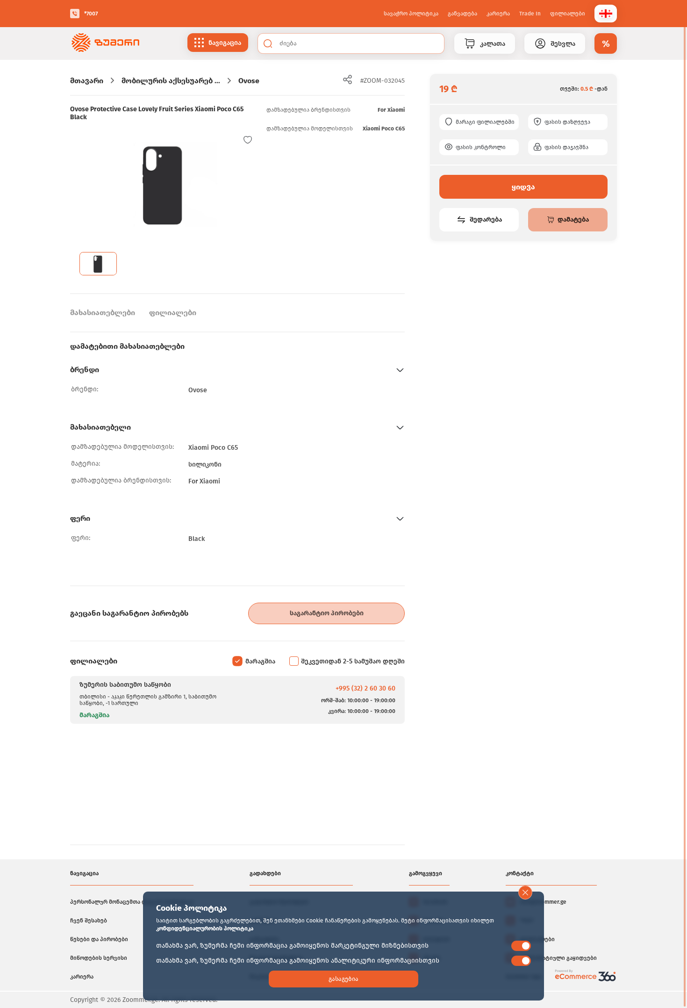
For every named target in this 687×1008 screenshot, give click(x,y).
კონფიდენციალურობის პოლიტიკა (204, 928)
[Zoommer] (105, 43)
